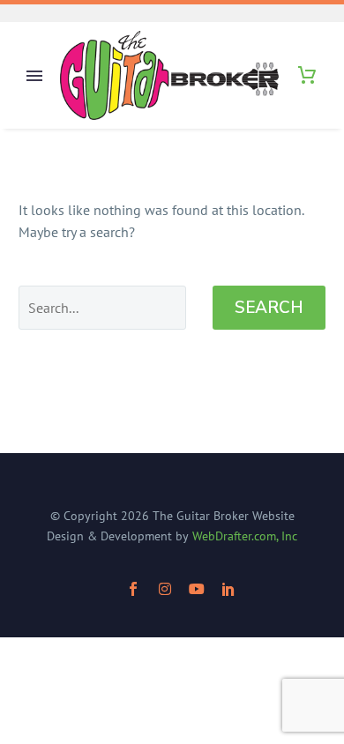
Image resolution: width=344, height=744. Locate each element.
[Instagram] (165, 589)
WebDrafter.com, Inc (244, 536)
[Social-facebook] (133, 589)
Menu (34, 76)
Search (269, 307)
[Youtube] (197, 589)
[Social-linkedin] (228, 589)
